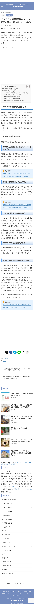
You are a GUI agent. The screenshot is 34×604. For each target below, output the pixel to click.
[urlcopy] (27, 352)
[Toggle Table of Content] (27, 86)
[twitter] (6, 352)
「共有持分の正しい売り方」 (22, 489)
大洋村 (19, 593)
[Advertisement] (17, 66)
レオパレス (19, 591)
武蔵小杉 (13, 591)
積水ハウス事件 (27, 591)
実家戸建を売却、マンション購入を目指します (17, 598)
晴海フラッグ (6, 591)
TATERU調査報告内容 (9, 91)
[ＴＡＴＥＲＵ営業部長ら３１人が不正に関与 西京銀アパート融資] (15, 352)
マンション (13, 593)
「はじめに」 (14, 486)
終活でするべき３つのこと (19, 428)
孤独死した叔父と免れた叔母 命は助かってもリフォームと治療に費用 (21, 418)
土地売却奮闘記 (17, 7)
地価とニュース (5, 593)
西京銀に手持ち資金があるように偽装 (15, 100)
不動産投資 (5, 358)
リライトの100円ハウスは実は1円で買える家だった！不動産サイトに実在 (21, 407)
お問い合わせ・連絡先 (18, 595)
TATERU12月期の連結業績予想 (13, 98)
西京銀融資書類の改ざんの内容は (14, 95)
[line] (19, 352)
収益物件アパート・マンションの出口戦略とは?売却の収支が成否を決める (22, 453)
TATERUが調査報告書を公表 (10, 89)
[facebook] (10, 352)
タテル (4, 361)
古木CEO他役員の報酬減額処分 (13, 96)
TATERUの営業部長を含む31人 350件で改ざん (17, 93)
